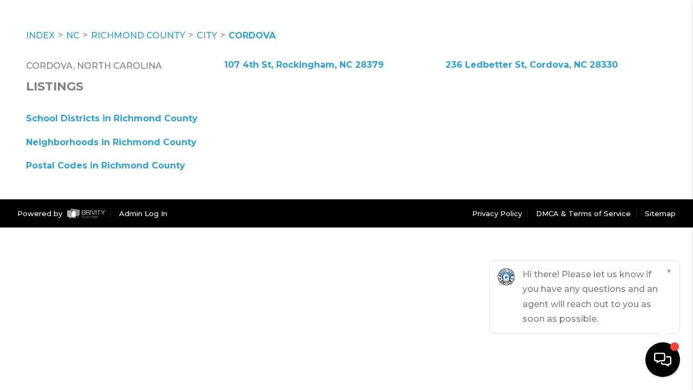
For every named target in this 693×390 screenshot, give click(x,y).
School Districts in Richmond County (112, 118)
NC (73, 35)
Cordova (252, 35)
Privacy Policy (497, 213)
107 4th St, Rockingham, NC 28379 (304, 65)
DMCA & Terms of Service (583, 213)
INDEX (40, 35)
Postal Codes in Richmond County (105, 165)
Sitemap (660, 213)
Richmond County (138, 35)
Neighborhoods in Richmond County (111, 142)
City (207, 35)
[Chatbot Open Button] (662, 359)
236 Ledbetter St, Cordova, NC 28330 (532, 65)
